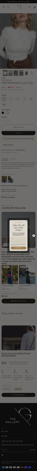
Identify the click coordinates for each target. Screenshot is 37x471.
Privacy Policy (15, 245)
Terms (16, 245)
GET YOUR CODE (19, 247)
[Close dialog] (26, 221)
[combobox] (13, 241)
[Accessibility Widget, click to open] (34, 235)
